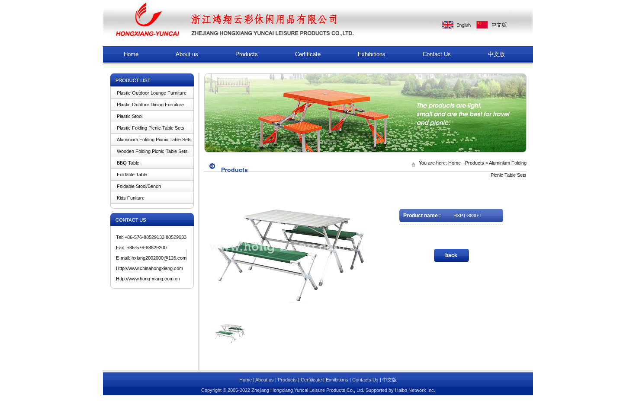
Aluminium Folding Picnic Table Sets (154, 139)
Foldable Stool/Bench (139, 186)
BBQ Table (128, 162)
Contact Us (437, 54)
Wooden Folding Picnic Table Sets (152, 151)
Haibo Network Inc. (415, 390)
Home (131, 54)
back (451, 255)
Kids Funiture (131, 197)
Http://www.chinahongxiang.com (149, 268)
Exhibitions (371, 54)
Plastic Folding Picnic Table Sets (150, 127)
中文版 (496, 54)
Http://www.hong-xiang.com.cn (148, 278)
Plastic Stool (129, 116)
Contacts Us (365, 379)
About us (187, 54)
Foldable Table (132, 174)
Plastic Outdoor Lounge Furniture (151, 92)
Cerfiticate (308, 54)
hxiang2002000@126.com (159, 258)
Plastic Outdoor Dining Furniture (150, 104)
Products (246, 54)
